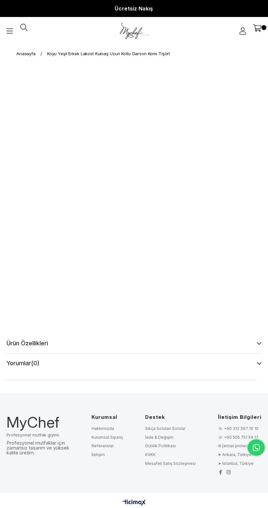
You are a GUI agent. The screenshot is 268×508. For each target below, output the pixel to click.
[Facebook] (220, 472)
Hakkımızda (103, 428)
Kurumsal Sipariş (107, 437)
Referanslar (103, 445)
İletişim (98, 454)
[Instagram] (228, 472)
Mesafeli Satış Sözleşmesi (170, 463)
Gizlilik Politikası (160, 445)
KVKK (150, 454)
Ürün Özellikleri (27, 343)
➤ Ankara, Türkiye (235, 454)
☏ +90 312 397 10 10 (238, 428)
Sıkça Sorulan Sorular (165, 428)
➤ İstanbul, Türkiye (236, 463)
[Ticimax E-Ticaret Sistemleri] (134, 503)
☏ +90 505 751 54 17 (238, 437)
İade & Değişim (159, 437)
